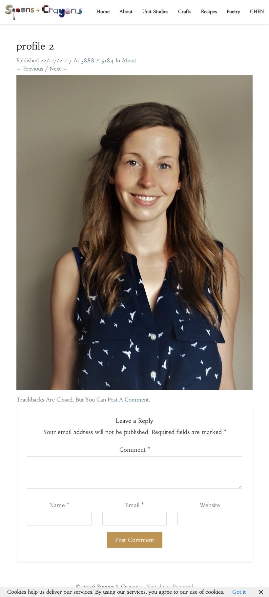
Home (103, 11)
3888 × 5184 (97, 60)
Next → (59, 68)
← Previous (29, 68)
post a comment (128, 399)
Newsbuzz (158, 586)
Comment (134, 449)
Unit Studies (155, 11)
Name (59, 505)
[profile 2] (134, 234)
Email (134, 505)
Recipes (209, 11)
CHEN (257, 11)
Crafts (184, 11)
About (126, 11)
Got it (239, 591)
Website (210, 505)
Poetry (233, 11)
